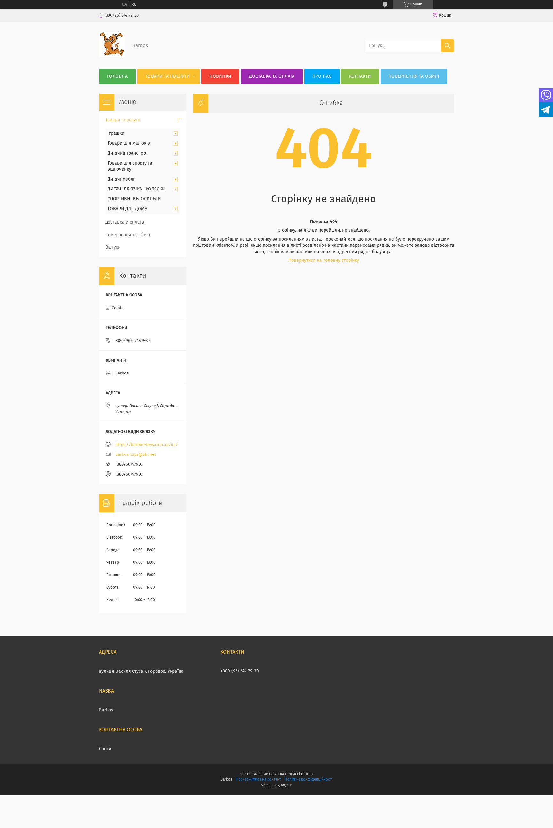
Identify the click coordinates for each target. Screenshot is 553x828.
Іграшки (116, 133)
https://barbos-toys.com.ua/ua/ (146, 445)
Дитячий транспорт (128, 153)
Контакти (360, 76)
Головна (117, 76)
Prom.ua (306, 774)
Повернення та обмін (414, 76)
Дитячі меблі (121, 179)
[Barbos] (112, 56)
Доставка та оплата (271, 76)
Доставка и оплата (124, 222)
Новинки (220, 76)
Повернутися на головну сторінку (323, 260)
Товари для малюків (129, 143)
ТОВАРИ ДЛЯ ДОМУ (127, 209)
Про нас (321, 76)
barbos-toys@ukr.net (135, 455)
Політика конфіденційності (309, 780)
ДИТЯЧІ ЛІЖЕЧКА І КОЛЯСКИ (136, 189)
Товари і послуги (122, 120)
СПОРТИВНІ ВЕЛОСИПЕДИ (134, 199)
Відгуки (113, 247)
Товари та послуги (167, 76)
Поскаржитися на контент (258, 780)
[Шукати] (447, 45)
